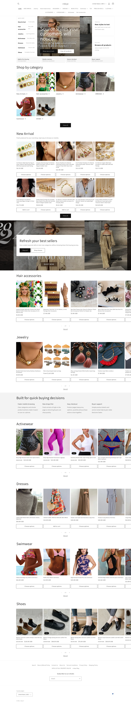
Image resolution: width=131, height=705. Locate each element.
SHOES (38, 119)
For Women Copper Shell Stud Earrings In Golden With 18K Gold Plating (104, 164)
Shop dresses (38, 250)
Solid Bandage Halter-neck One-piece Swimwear (110, 577)
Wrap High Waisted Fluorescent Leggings (54, 457)
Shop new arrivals (48, 51)
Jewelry (59, 94)
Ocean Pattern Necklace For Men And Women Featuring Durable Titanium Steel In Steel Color (103, 201)
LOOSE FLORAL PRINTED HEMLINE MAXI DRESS (55, 517)
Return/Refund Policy (44, 665)
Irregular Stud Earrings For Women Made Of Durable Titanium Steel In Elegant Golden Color (45, 164)
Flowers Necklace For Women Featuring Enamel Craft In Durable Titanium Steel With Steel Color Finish (65, 165)
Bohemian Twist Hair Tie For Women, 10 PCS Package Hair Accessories (55, 310)
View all (65, 125)
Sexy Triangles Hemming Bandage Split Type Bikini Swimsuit (110, 458)
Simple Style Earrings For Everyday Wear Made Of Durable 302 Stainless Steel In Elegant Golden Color (45, 201)
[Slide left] (62, 326)
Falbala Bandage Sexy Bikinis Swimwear (26, 577)
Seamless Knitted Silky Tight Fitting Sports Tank (83, 457)
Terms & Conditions (72, 665)
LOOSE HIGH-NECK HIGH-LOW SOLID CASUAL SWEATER (28, 518)
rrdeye (21, 701)
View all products (65, 51)
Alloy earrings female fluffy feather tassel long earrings (83, 371)
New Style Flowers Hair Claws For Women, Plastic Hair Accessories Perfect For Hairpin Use (83, 310)
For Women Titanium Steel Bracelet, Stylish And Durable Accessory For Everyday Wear (65, 201)
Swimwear (20, 119)
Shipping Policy (93, 665)
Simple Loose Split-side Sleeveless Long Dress (83, 517)
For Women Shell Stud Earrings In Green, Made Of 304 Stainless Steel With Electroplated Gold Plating (25, 164)
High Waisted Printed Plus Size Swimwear (81, 577)
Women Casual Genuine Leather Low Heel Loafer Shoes (110, 638)
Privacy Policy (83, 665)
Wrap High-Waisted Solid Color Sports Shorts (28, 457)
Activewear (80, 94)
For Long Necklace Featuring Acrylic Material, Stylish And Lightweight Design (85, 201)
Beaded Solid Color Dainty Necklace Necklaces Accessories (28, 371)
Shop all (25, 250)
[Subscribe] (79, 679)
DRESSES (98, 94)
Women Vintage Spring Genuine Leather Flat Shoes (55, 638)
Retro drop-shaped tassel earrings (52, 371)
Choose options (26, 174)
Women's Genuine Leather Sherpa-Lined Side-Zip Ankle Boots (29, 638)
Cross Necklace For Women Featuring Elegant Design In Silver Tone (25, 201)
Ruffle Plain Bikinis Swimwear (51, 577)
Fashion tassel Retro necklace (105, 371)
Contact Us (55, 665)
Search (34, 665)
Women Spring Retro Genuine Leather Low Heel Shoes (83, 638)
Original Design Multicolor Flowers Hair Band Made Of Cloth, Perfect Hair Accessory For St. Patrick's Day (28, 311)
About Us (62, 665)
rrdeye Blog (76, 668)
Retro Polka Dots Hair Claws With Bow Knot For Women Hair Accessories (110, 310)
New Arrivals (20, 94)
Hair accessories (42, 94)
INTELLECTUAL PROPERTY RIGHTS (61, 668)
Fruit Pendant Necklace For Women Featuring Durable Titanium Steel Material (85, 164)
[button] (18, 4)
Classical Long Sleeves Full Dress (106, 517)
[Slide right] (69, 326)
